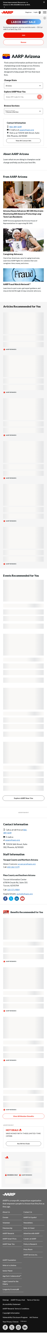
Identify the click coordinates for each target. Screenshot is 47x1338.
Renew (23, 42)
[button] (44, 12)
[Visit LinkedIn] (25, 1327)
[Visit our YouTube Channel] (22, 898)
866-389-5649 (15, 127)
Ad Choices (34, 1317)
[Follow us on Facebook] (5, 898)
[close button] (45, 18)
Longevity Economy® (11, 1289)
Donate (5, 1217)
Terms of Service (33, 1300)
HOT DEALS (12, 1130)
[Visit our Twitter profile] (11, 898)
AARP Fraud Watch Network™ (17, 284)
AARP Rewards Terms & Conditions (16, 1309)
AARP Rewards (8, 1233)
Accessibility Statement (11, 1304)
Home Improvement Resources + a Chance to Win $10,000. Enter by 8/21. (16, 3)
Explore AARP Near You (15, 91)
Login (36, 12)
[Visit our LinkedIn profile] (17, 898)
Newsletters (28, 1223)
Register (28, 12)
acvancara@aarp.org (27, 864)
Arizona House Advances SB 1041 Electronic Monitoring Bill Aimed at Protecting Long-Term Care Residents (23, 214)
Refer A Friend (29, 1228)
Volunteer (6, 1223)
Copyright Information (11, 1313)
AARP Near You (9, 1244)
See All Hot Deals (23, 1144)
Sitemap (6, 1300)
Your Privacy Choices (10, 1322)
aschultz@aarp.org (25, 894)
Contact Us (28, 1212)
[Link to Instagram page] (18, 1327)
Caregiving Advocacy (13, 254)
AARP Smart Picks (10, 1239)
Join (23, 35)
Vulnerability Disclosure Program (15, 1317)
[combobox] (23, 97)
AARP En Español (30, 1217)
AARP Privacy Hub (18, 1300)
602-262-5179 (13, 867)
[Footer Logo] (23, 1194)
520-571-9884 (13, 889)
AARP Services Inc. (31, 1255)
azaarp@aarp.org (26, 130)
